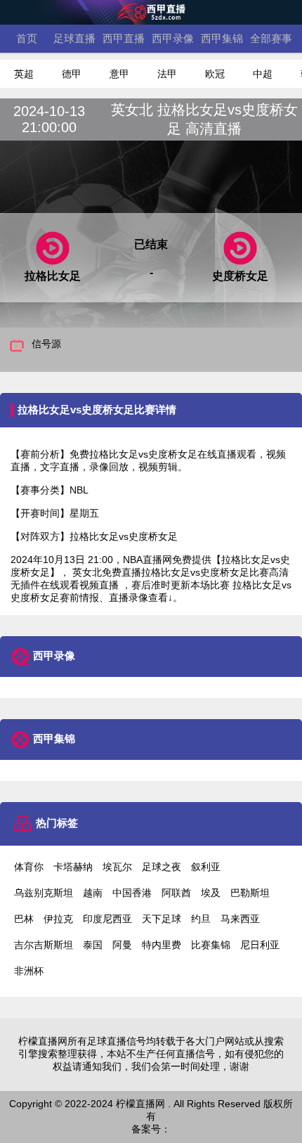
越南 (93, 892)
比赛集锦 (210, 944)
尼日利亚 (260, 944)
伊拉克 (58, 918)
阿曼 (122, 944)
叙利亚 (206, 866)
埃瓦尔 (117, 866)
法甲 (167, 73)
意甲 (119, 73)
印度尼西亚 (107, 918)
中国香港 (132, 892)
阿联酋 (176, 892)
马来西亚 (240, 918)
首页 (26, 38)
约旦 (201, 918)
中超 (263, 73)
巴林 (24, 918)
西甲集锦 (222, 38)
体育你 (29, 866)
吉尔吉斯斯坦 (43, 944)
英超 (24, 73)
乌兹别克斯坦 (43, 892)
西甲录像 (173, 38)
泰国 (93, 944)
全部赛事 (271, 38)
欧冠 (215, 73)
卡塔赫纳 (73, 866)
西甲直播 (124, 38)
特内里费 (161, 944)
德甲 (71, 73)
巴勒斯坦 (250, 892)
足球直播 (74, 38)
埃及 (211, 892)
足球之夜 (161, 866)
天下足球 (161, 918)
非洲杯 (29, 970)
